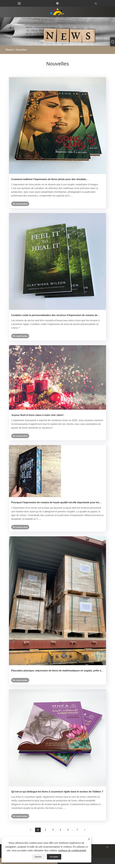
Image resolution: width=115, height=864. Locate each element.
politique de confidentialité (72, 850)
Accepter (54, 857)
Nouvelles (21, 49)
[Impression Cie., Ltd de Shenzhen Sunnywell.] (57, 12)
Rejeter (38, 857)
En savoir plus (20, 204)
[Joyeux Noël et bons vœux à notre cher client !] (57, 377)
